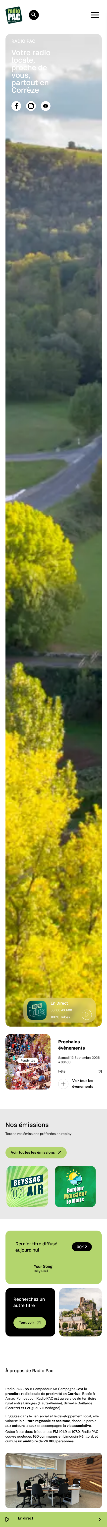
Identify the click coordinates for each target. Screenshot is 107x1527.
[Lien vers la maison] (13, 14)
